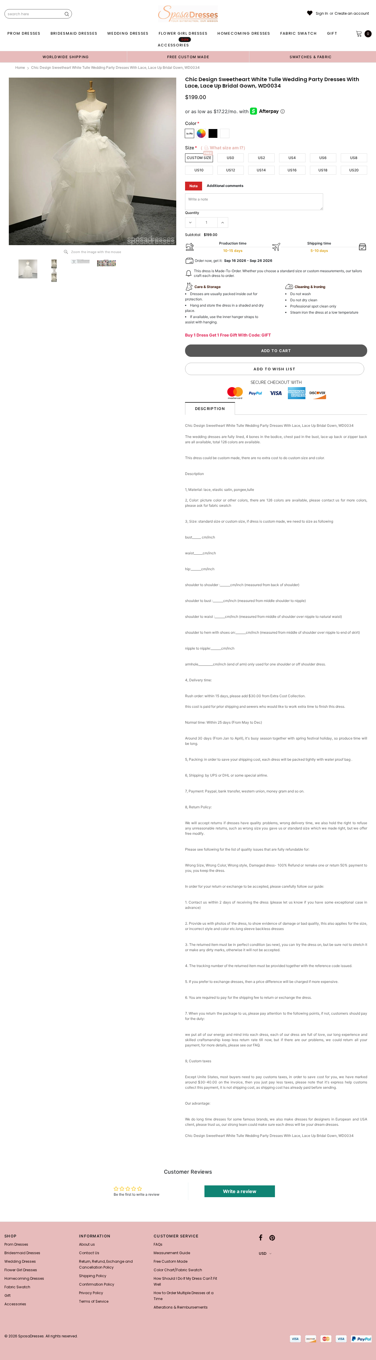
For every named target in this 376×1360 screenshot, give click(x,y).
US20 (354, 170)
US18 (323, 170)
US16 (292, 170)
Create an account (352, 13)
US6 (323, 157)
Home (20, 67)
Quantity (192, 212)
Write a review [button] (239, 1191)
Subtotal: (193, 234)
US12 (230, 170)
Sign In (322, 13)
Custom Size (199, 157)
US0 (230, 157)
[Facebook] (261, 1237)
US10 (199, 170)
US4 (292, 157)
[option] (65, 56)
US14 (261, 170)
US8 (353, 157)
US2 (261, 157)
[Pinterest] (272, 1237)
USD (262, 1253)
